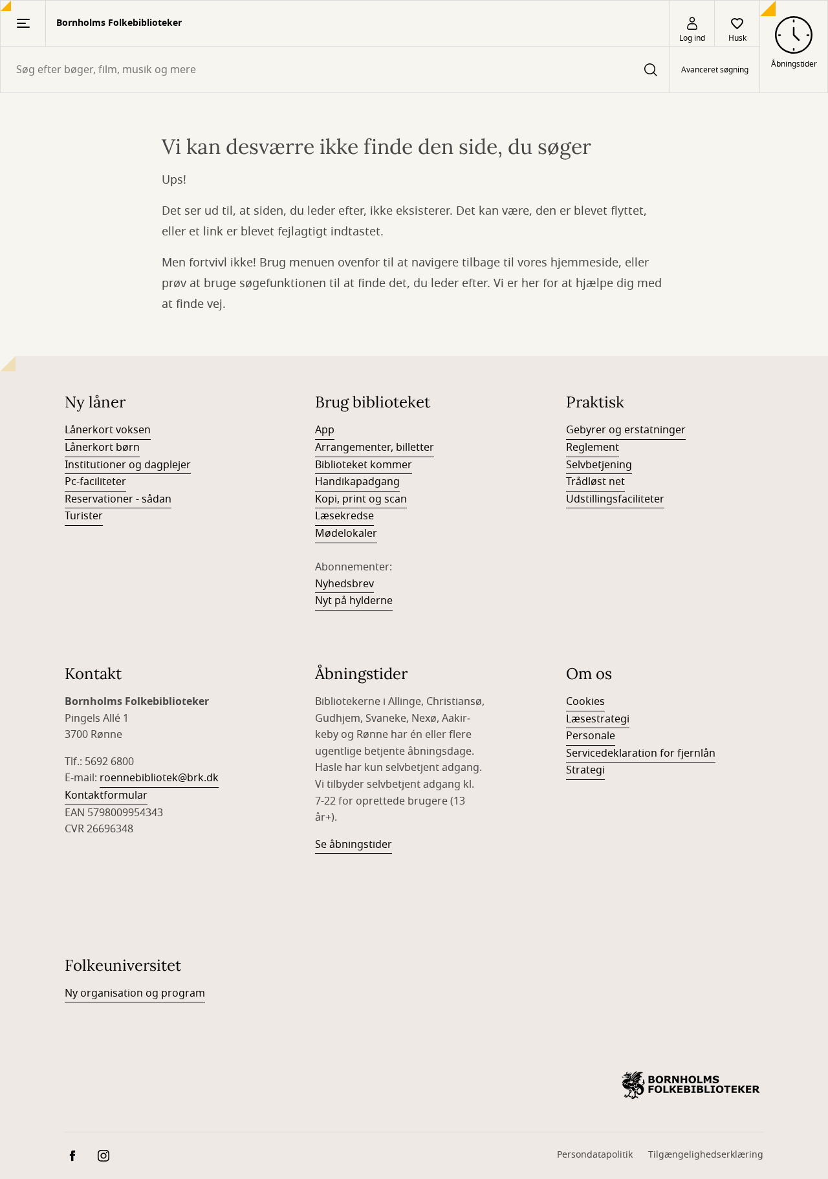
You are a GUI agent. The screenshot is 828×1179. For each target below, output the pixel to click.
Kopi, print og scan (361, 499)
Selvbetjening (599, 465)
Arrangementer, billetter (374, 447)
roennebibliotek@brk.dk (159, 778)
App (324, 430)
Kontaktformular (106, 795)
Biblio (328, 465)
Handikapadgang (357, 482)
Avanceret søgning (714, 70)
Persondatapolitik (595, 1155)
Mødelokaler (346, 533)
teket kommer (377, 465)
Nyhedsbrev (344, 584)
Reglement (592, 447)
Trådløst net (595, 482)
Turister (84, 516)
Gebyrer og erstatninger (626, 430)
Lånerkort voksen (108, 430)
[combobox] (335, 69)
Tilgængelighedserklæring (705, 1155)
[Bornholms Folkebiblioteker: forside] (690, 1085)
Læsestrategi (597, 719)
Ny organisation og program (135, 993)
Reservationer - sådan (118, 499)
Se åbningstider (353, 844)
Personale (590, 736)
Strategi (585, 770)
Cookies (585, 701)
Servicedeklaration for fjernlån (640, 753)
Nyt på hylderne (354, 601)
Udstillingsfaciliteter (615, 499)
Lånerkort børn (102, 447)
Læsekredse (344, 516)
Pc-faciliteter (95, 482)
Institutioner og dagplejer (128, 465)
